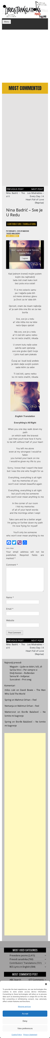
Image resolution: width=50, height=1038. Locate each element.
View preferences (25, 1028)
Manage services (24, 1006)
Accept (25, 1013)
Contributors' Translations (21, 224)
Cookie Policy (17, 1035)
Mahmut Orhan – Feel (26, 699)
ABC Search (15, 979)
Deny (25, 1021)
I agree (25, 258)
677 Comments (36, 979)
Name (10, 597)
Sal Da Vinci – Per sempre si (23, 669)
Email (9, 608)
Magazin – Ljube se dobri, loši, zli (26, 666)
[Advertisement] (25, 56)
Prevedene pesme (19, 955)
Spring (8, 699)
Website (10, 620)
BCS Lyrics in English (20, 966)
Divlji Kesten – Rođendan (22, 673)
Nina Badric (16, 233)
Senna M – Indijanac (20, 676)
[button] (46, 984)
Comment (12, 564)
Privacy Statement (30, 1035)
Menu (6, 22)
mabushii (26, 231)
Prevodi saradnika (19, 959)
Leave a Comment (13, 236)
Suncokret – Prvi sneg (20, 679)
